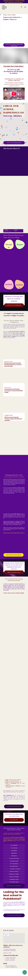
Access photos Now (14, 819)
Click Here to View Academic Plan (14, 305)
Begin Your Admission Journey (14, 572)
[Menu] (25, 7)
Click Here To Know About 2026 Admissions (14, 453)
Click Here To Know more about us (13, 210)
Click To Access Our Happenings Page (14, 142)
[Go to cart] (21, 7)
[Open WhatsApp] (25, 972)
